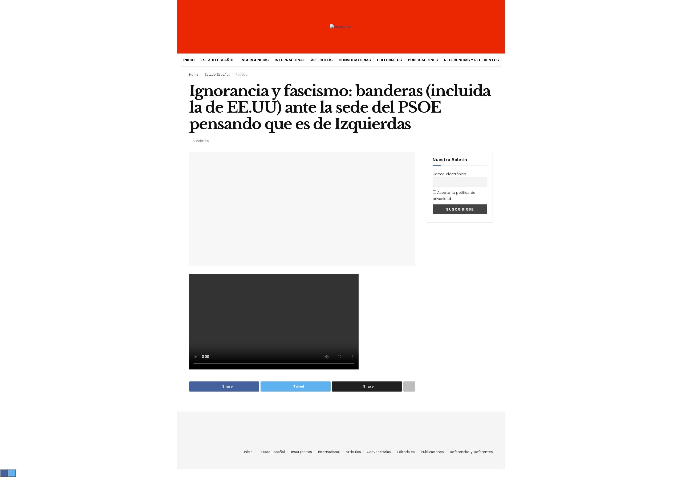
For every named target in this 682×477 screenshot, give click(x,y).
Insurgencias (255, 60)
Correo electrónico (449, 174)
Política (241, 74)
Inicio (189, 60)
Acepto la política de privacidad (454, 195)
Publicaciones (423, 60)
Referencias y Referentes (471, 60)
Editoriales (389, 60)
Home (193, 74)
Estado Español (218, 60)
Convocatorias (355, 60)
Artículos (322, 60)
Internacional (290, 60)
